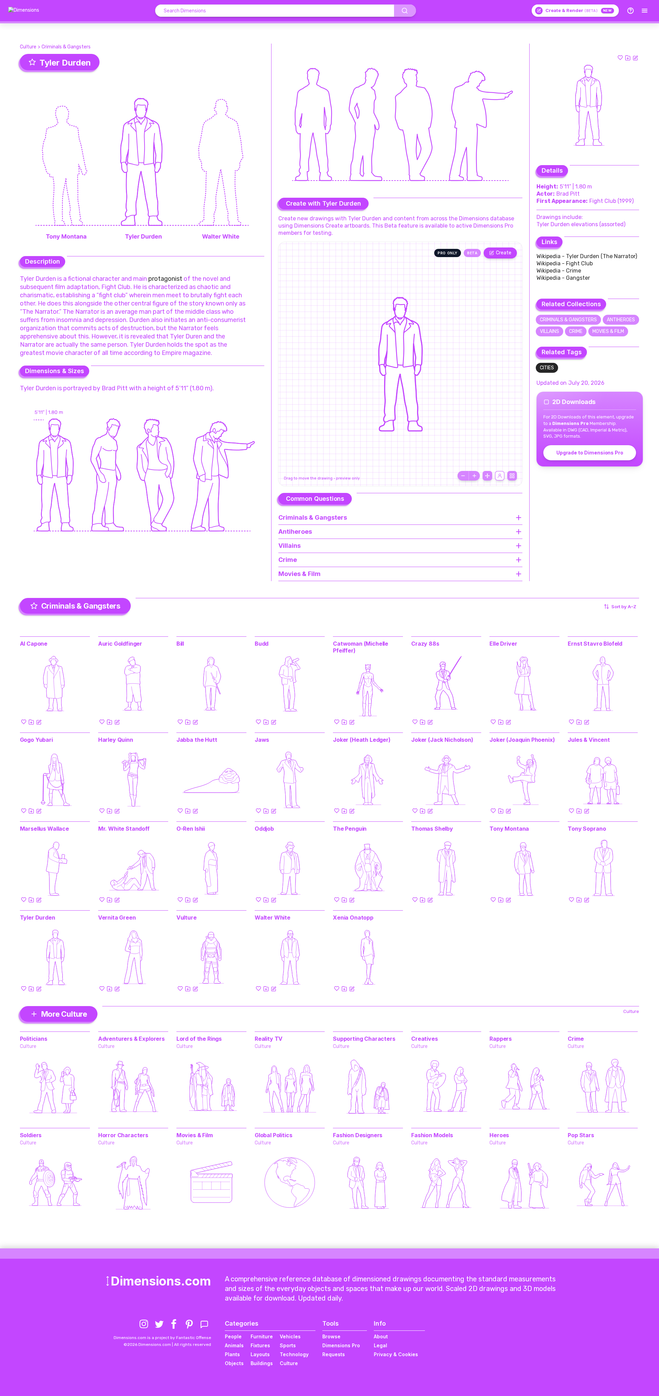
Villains (549, 331)
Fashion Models (432, 1135)
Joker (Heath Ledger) (362, 739)
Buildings (262, 1363)
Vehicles (290, 1336)
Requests (333, 1354)
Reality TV (268, 1038)
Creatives (424, 1038)
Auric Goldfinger (120, 643)
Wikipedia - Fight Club (564, 263)
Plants (232, 1354)
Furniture (262, 1336)
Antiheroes (621, 320)
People (233, 1336)
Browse (331, 1336)
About (381, 1336)
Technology (294, 1354)
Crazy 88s (425, 643)
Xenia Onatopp (353, 917)
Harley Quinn (115, 739)
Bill (180, 643)
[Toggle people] (500, 476)
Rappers (500, 1038)
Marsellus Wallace (44, 828)
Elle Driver (503, 643)
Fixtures (260, 1345)
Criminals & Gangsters (66, 47)
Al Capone (34, 643)
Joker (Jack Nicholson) (442, 739)
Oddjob (264, 828)
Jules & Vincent (589, 739)
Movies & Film (608, 331)
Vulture (186, 917)
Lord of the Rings (199, 1038)
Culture (28, 47)
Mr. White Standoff (124, 828)
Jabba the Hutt (196, 739)
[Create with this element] (635, 57)
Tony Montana (509, 828)
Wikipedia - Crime (558, 270)
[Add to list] (628, 57)
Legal (380, 1345)
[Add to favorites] (620, 57)
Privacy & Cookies (396, 1354)
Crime (575, 331)
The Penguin (350, 828)
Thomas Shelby (432, 828)
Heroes (499, 1135)
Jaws (262, 739)
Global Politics (273, 1135)
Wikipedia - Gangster (563, 278)
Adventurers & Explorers (131, 1038)
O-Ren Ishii (190, 828)
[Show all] (487, 476)
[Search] (405, 10)
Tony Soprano (587, 828)
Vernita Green (117, 917)
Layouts (260, 1354)
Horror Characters (123, 1135)
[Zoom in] (474, 476)
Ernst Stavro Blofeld (595, 643)
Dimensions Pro (341, 1345)
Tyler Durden (37, 917)
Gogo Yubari (36, 739)
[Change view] (512, 476)
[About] (630, 10)
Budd (261, 643)
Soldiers (31, 1135)
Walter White (272, 917)
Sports (288, 1345)
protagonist (165, 278)
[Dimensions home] (23, 10)
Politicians (33, 1038)
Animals (234, 1345)
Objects (234, 1363)
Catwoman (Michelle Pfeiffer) (360, 647)
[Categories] (644, 10)
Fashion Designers (357, 1135)
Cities (547, 368)
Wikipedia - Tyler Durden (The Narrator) (586, 256)
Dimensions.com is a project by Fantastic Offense (162, 1337)
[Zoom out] (463, 476)
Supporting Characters (364, 1038)
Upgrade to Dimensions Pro (589, 452)
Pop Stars (581, 1135)
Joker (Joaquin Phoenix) (522, 739)
